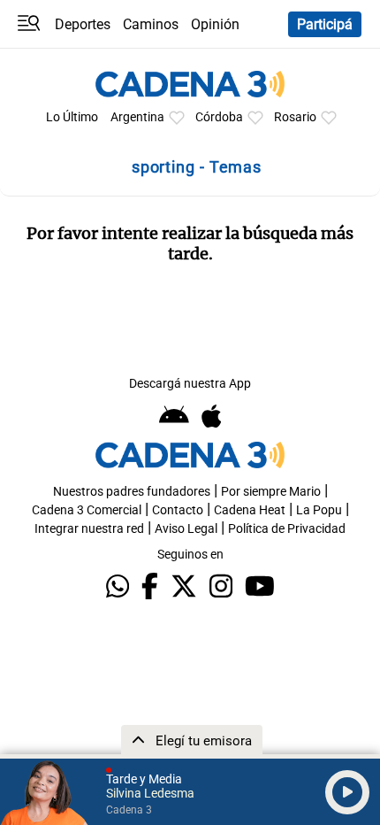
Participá (325, 24)
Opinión (215, 24)
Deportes (82, 24)
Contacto (177, 510)
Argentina (137, 117)
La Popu (319, 510)
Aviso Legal (186, 528)
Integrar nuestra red (89, 528)
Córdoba (219, 117)
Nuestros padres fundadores (131, 491)
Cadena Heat (249, 510)
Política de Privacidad (287, 528)
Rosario (295, 117)
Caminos (151, 24)
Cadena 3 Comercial (86, 510)
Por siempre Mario (271, 491)
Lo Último (72, 117)
